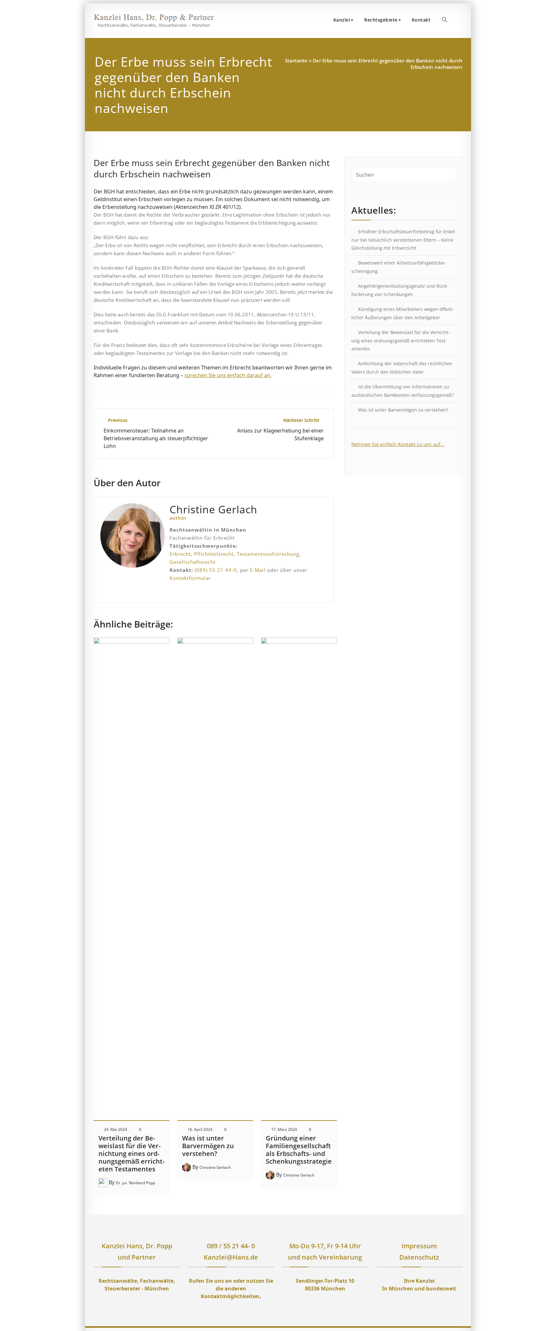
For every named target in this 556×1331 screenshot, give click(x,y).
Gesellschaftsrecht (193, 562)
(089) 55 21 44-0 (216, 570)
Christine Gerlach (215, 1167)
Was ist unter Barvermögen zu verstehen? (208, 1146)
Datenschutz (419, 1257)
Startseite (296, 60)
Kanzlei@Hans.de (231, 1257)
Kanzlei (341, 20)
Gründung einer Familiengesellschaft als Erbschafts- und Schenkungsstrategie (299, 1150)
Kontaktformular (190, 578)
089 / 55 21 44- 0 (231, 1246)
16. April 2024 (200, 1129)
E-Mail (257, 570)
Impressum (419, 1246)
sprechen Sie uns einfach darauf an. (228, 375)
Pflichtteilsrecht (214, 554)
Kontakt (421, 20)
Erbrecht (180, 554)
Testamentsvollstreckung (268, 554)
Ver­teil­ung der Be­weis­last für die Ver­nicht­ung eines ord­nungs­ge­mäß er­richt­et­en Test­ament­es (131, 1153)
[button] (444, 20)
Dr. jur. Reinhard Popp (135, 1183)
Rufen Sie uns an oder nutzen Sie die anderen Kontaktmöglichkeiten (231, 1288)
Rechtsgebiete (381, 20)
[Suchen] (460, 20)
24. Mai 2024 (115, 1129)
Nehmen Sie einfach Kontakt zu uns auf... (397, 444)
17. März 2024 (284, 1129)
